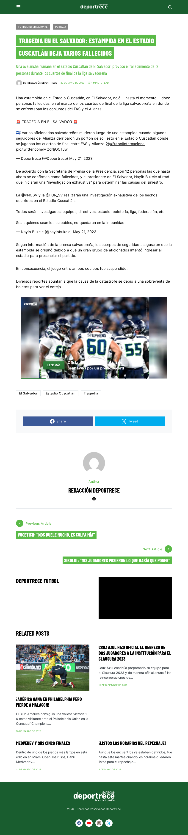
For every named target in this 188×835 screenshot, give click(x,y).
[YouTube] (89, 823)
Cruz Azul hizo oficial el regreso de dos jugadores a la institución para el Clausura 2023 (135, 653)
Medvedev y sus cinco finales (43, 743)
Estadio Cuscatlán (60, 393)
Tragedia (91, 393)
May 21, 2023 (81, 158)
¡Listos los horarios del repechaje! (132, 743)
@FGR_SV (54, 195)
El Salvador (28, 393)
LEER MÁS (53, 365)
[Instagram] (99, 823)
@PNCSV (29, 195)
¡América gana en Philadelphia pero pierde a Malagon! (49, 702)
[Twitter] (109, 823)
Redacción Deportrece (94, 490)
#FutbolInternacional (127, 143)
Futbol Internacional (33, 26)
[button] (18, 7)
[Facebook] (79, 823)
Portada (60, 26)
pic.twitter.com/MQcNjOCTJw (42, 149)
